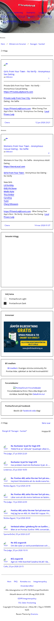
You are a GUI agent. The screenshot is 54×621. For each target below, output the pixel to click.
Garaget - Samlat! (37, 44)
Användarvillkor (27, 586)
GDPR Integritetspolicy (27, 598)
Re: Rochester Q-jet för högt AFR (25, 446)
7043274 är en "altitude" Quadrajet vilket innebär (30, 449)
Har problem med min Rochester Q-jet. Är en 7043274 (30, 465)
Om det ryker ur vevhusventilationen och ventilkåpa (30, 545)
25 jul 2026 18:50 (20, 469)
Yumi (6, 201)
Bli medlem (12, 21)
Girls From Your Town (14, 172)
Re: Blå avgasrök (18, 542)
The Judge (8, 453)
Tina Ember (9, 194)
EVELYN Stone (10, 188)
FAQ (15, 581)
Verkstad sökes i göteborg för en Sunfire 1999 (30, 526)
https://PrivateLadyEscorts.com (18, 91)
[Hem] (10, 4)
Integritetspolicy (40, 581)
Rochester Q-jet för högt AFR (24, 462)
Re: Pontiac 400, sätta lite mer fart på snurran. (30, 478)
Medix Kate (9, 191)
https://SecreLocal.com (14, 166)
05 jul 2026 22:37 (23, 534)
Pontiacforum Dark (17, 303)
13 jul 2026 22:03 (20, 502)
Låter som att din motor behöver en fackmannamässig (30, 497)
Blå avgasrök (17, 558)
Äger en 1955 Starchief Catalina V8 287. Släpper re (30, 561)
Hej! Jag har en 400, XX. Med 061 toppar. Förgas (30, 513)
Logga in (42, 12)
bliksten (9, 77)
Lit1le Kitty (9, 185)
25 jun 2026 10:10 (20, 550)
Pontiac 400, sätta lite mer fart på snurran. (30, 510)
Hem (3, 44)
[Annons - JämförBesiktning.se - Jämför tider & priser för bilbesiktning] (27, 351)
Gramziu (34, 614)
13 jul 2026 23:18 (23, 486)
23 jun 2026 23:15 (16, 566)
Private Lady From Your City (17, 98)
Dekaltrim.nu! (39, 394)
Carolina (8, 197)
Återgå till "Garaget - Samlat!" (14, 431)
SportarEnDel (9, 534)
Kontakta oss (25, 581)
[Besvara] (50, 25)
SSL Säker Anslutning (27, 602)
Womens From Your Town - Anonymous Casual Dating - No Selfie (23, 147)
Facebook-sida (29, 410)
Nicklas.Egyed (9, 486)
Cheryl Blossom (11, 204)
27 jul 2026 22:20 (20, 453)
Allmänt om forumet (17, 44)
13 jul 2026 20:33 (23, 518)
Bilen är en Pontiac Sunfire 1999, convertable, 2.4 (30, 529)
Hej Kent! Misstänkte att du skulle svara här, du (30, 481)
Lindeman (8, 469)
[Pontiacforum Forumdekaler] (27, 387)
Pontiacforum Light (17, 299)
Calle (6, 566)
